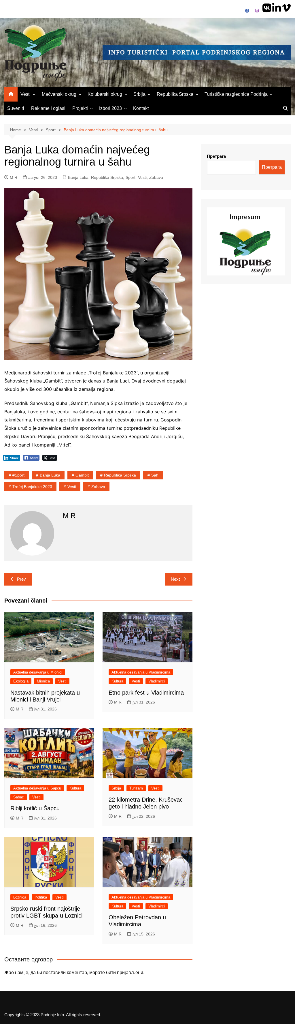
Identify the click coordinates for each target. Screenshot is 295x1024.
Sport (130, 177)
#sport (18, 475)
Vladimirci (156, 681)
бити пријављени (124, 972)
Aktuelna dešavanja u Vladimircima (140, 672)
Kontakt (141, 108)
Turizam (136, 788)
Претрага (216, 156)
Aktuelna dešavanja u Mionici (37, 672)
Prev (21, 579)
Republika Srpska (175, 94)
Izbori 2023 (110, 108)
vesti (71, 486)
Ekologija (21, 681)
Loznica (19, 897)
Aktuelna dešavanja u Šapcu (37, 788)
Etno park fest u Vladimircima (146, 692)
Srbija (139, 94)
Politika (41, 897)
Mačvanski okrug (59, 94)
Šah (154, 475)
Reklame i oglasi (48, 108)
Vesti (25, 94)
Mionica (43, 681)
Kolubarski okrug (105, 94)
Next (175, 579)
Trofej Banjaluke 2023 (32, 486)
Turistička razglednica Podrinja (236, 94)
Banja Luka (78, 177)
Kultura (117, 681)
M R (13, 177)
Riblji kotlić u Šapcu (35, 808)
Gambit (82, 475)
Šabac (18, 797)
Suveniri (15, 108)
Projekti (80, 108)
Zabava (156, 177)
